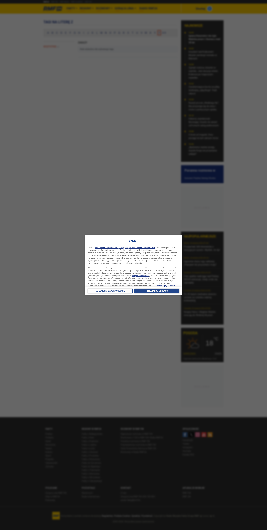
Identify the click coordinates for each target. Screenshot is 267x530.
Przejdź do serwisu (157, 291)
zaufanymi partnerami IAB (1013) (109, 247)
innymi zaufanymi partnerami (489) (140, 247)
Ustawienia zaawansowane (110, 291)
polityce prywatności (140, 275)
